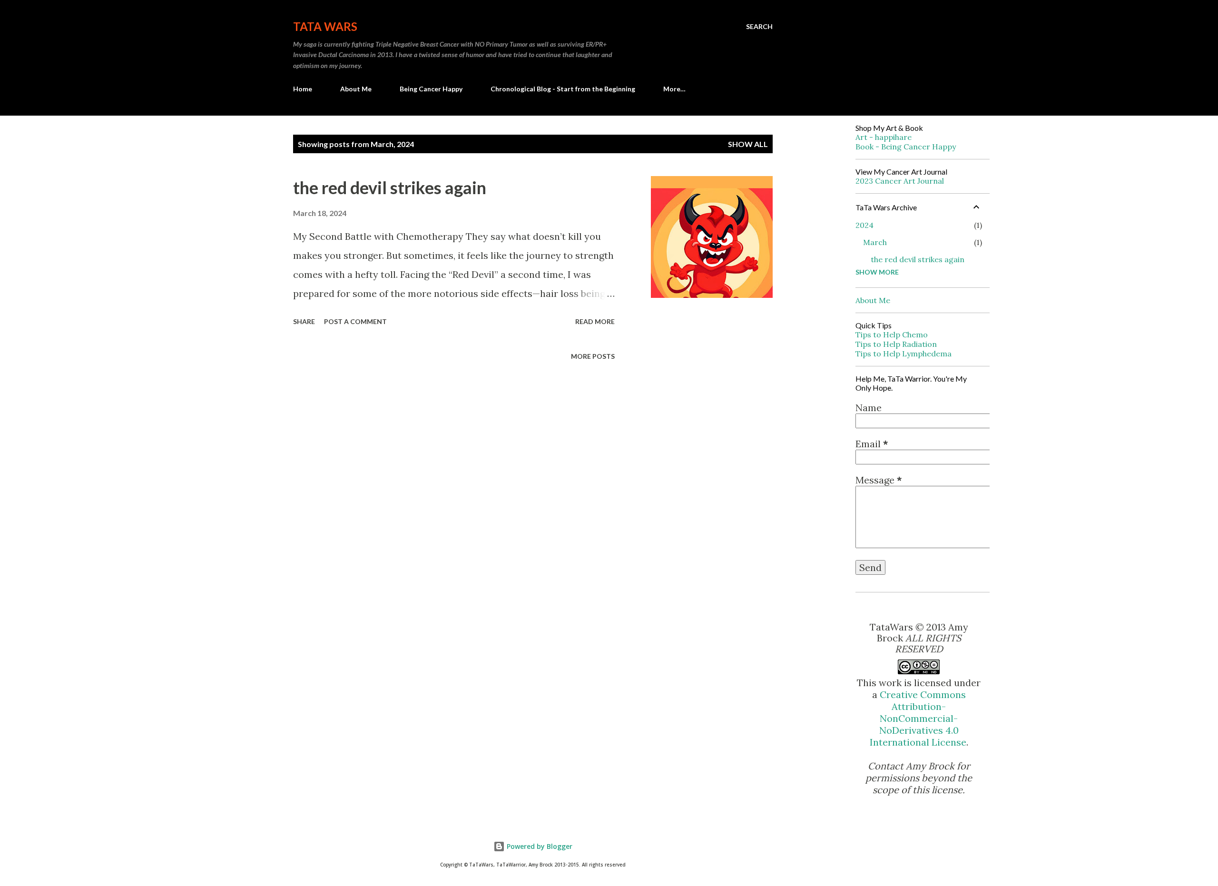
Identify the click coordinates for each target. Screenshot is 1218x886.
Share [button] (304, 321)
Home (302, 89)
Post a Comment (355, 321)
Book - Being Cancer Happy (905, 146)
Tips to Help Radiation (896, 344)
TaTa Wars (325, 26)
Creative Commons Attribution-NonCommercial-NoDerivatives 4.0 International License (918, 718)
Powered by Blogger (538, 846)
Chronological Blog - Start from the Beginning (563, 89)
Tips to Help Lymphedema (903, 353)
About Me (356, 89)
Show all (748, 143)
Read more (595, 321)
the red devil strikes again (389, 187)
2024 (864, 225)
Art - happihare (883, 137)
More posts (593, 356)
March (875, 242)
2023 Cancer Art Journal (899, 181)
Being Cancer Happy (431, 89)
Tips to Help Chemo (891, 334)
